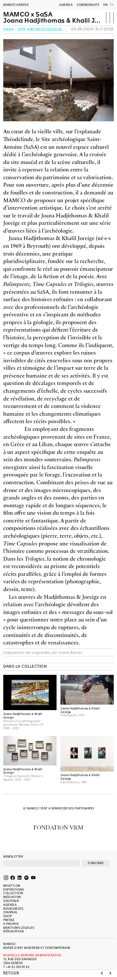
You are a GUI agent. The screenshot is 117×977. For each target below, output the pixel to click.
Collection (13, 893)
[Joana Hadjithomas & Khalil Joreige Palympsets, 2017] (87, 690)
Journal (10, 912)
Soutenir (11, 901)
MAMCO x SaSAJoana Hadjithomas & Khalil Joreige (52, 17)
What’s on (11, 885)
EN (105, 4)
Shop (7, 916)
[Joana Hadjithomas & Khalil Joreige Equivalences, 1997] (87, 754)
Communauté (88, 4)
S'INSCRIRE (96, 863)
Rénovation (13, 931)
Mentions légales (18, 927)
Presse (8, 920)
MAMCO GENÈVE (16, 4)
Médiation (12, 897)
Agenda (65, 4)
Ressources (13, 908)
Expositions (13, 889)
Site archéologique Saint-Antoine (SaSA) (52, 143)
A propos (11, 924)
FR (112, 4)
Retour (11, 973)
